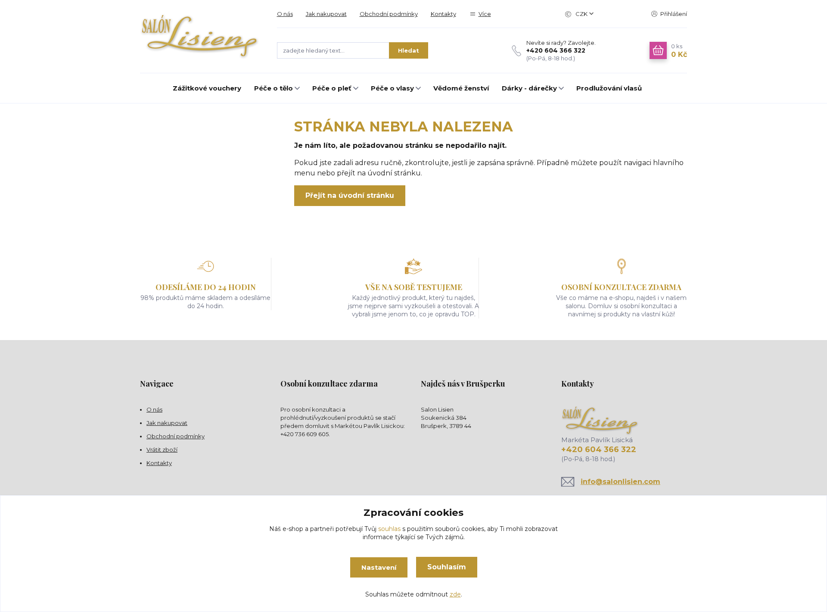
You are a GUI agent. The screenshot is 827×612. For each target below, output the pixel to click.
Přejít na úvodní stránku (349, 195)
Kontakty (443, 13)
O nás (285, 13)
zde (455, 594)
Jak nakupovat (326, 13)
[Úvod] (200, 36)
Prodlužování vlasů (609, 88)
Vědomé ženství (461, 88)
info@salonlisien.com (620, 482)
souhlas (389, 529)
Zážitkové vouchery (207, 88)
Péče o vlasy (392, 88)
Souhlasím (446, 567)
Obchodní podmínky (389, 13)
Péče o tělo (273, 88)
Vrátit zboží (161, 449)
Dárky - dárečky (529, 88)
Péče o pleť (331, 88)
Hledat (408, 50)
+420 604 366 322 (555, 50)
